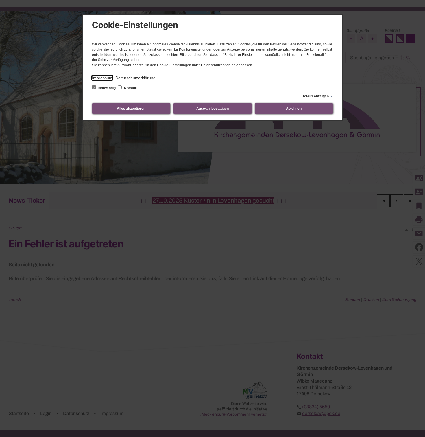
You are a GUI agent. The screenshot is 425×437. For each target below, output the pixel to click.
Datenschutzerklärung (135, 78)
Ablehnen (294, 109)
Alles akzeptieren (131, 109)
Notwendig (107, 88)
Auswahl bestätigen (212, 109)
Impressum (102, 78)
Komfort (130, 88)
